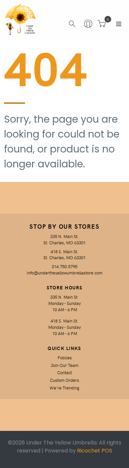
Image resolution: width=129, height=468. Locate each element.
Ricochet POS (94, 450)
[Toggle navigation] (119, 24)
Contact (64, 372)
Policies (65, 357)
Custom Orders (64, 380)
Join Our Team (64, 365)
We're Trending (64, 387)
